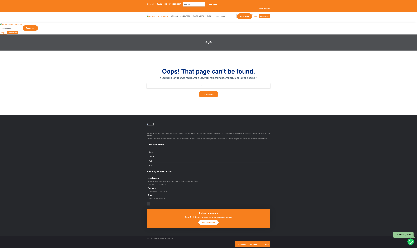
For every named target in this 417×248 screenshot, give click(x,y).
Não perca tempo (208, 222)
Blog (150, 165)
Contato (151, 156)
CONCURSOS (185, 16)
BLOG (209, 16)
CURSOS (174, 16)
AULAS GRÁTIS (198, 16)
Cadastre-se (264, 16)
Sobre (151, 152)
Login (260, 8)
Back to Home (208, 94)
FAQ (150, 161)
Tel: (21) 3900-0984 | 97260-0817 (169, 4)
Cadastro (267, 8)
